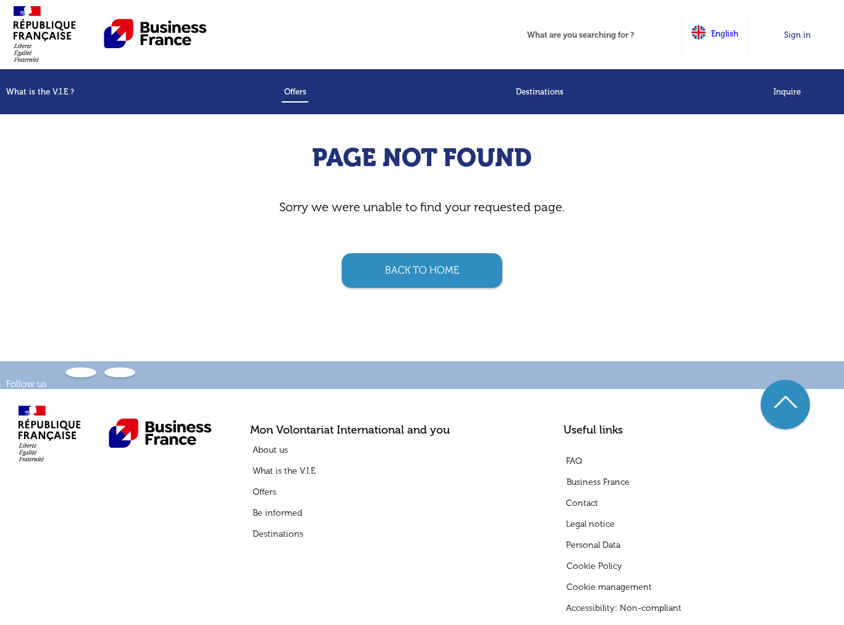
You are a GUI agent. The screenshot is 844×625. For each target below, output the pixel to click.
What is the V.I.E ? (40, 91)
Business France (598, 482)
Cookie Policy (594, 566)
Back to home (422, 270)
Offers (295, 91)
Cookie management (609, 587)
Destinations (539, 91)
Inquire (787, 91)
